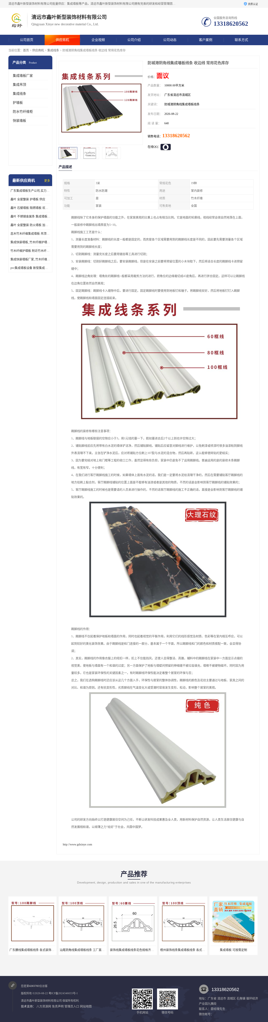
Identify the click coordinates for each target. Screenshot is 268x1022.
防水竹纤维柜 (23, 111)
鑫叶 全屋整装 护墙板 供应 (27, 199)
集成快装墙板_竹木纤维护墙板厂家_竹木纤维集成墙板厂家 (30, 242)
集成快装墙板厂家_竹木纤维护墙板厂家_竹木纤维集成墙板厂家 (30, 259)
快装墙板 (19, 120)
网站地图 (86, 1006)
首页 (26, 50)
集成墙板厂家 (23, 75)
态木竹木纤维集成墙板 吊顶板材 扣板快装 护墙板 (30, 233)
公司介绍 (134, 40)
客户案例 (205, 40)
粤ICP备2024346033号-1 (63, 993)
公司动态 (170, 40)
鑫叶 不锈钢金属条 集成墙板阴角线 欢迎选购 (30, 216)
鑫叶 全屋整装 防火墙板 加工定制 (30, 225)
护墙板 (18, 102)
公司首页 (26, 40)
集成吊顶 (19, 84)
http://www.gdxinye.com (77, 844)
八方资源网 (43, 1006)
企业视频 (98, 40)
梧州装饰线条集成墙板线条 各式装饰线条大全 (190, 949)
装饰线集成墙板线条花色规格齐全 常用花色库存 (141, 949)
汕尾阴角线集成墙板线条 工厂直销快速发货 (88, 949)
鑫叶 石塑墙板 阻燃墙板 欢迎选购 (30, 207)
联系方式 (241, 40)
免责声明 (58, 1006)
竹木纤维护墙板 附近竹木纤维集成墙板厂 (30, 250)
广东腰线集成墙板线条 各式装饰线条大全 (36, 949)
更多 (47, 180)
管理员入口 (71, 1006)
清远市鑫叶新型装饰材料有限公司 (41, 1000)
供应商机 (62, 40)
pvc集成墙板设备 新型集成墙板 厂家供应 (30, 267)
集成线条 (53, 50)
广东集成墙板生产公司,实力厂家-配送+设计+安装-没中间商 (30, 190)
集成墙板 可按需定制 (233, 949)
